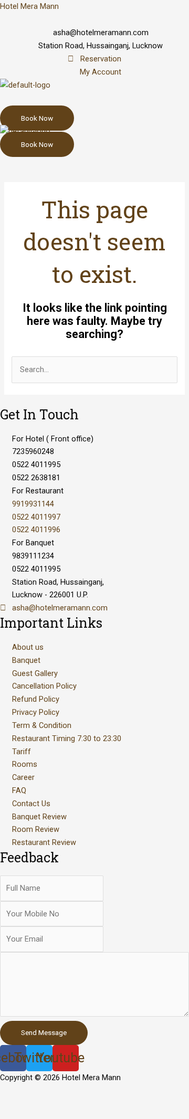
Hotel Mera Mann (29, 6)
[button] (94, 101)
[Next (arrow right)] (65, 1110)
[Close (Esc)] (21, 1093)
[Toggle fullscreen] (109, 1093)
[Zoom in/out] (153, 1093)
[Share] (65, 1093)
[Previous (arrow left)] (21, 1110)
